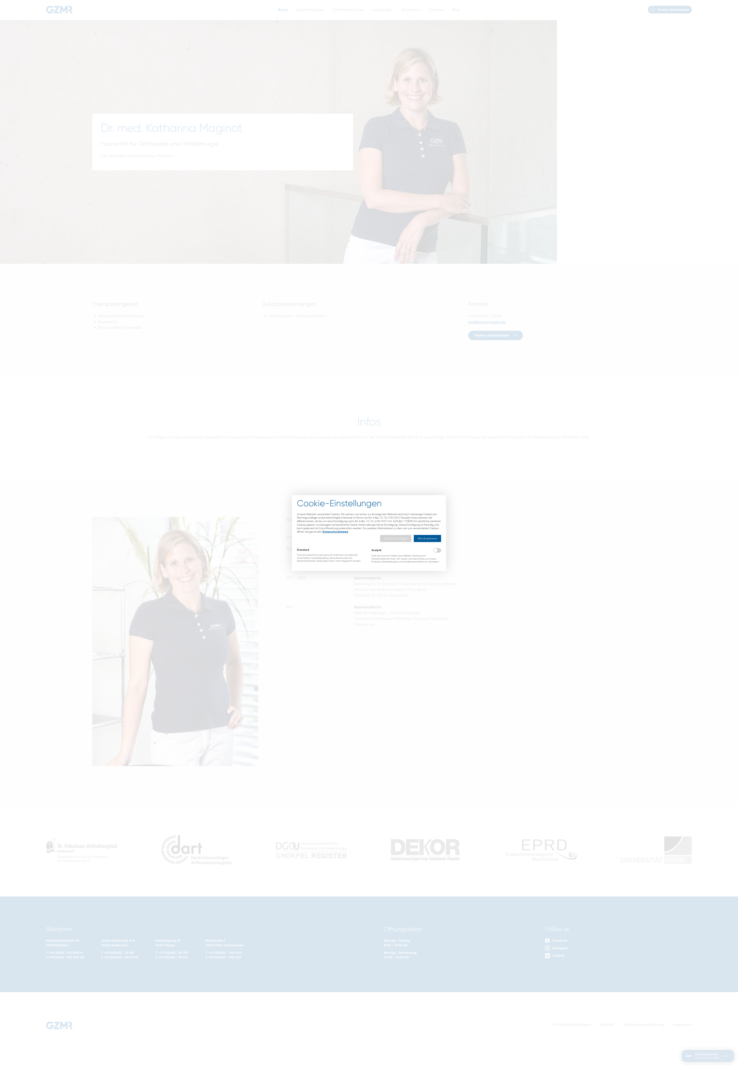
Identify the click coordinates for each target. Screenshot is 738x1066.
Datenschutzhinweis (335, 531)
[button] (395, 538)
